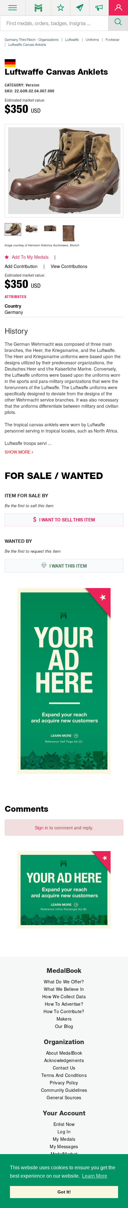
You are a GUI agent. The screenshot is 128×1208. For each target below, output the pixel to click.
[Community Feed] (80, 9)
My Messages (64, 1146)
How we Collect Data (64, 996)
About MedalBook (64, 1053)
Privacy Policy (64, 1082)
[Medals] (38, 7)
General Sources (64, 1097)
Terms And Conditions (64, 1075)
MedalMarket (64, 1154)
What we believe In (64, 989)
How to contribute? (63, 1011)
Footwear (112, 39)
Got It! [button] (64, 1191)
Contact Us (64, 1068)
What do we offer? (64, 981)
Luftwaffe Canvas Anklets (27, 44)
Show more (18, 452)
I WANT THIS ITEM (67, 566)
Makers (64, 1019)
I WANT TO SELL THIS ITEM (66, 520)
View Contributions (69, 266)
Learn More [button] (94, 1176)
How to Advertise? (64, 1004)
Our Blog (64, 1026)
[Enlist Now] (118, 9)
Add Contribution (21, 266)
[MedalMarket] (98, 9)
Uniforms (92, 39)
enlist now (64, 1124)
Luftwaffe (72, 39)
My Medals (64, 1139)
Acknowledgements (64, 1060)
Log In (64, 1131)
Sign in (41, 827)
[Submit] (118, 21)
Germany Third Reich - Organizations (31, 39)
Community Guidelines (64, 1090)
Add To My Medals (30, 257)
